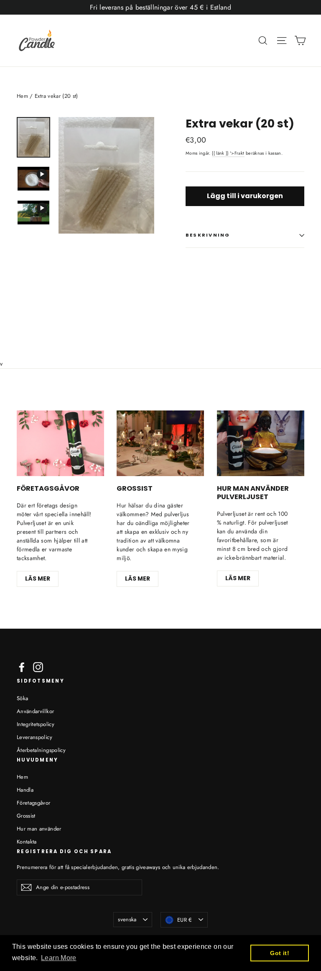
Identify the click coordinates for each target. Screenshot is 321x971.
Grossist (26, 816)
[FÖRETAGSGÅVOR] (60, 443)
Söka (22, 698)
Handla (25, 790)
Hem (22, 96)
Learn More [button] (58, 957)
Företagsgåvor (34, 803)
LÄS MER (37, 578)
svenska (127, 919)
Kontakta (27, 842)
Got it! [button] (279, 953)
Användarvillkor (35, 711)
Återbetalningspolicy (41, 750)
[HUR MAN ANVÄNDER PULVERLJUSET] (260, 443)
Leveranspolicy (34, 737)
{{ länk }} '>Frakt (228, 153)
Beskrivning (208, 235)
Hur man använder (39, 829)
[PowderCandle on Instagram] (38, 667)
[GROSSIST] (160, 443)
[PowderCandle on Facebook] (22, 667)
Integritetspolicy (35, 724)
